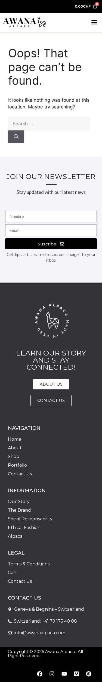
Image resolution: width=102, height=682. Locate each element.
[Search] (16, 136)
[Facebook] (39, 673)
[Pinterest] (88, 673)
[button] (94, 22)
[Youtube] (64, 673)
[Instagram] (52, 673)
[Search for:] (48, 123)
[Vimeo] (76, 673)
